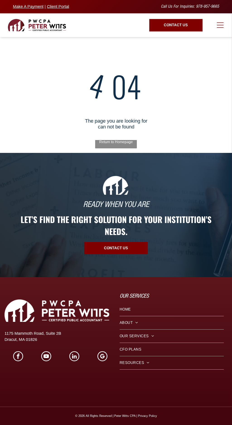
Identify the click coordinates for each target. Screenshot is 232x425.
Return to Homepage (116, 142)
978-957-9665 (207, 7)
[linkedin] (74, 356)
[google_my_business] (102, 356)
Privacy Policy (147, 416)
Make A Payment (28, 6)
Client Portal (58, 6)
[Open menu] (220, 25)
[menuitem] (172, 309)
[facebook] (18, 356)
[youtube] (46, 356)
